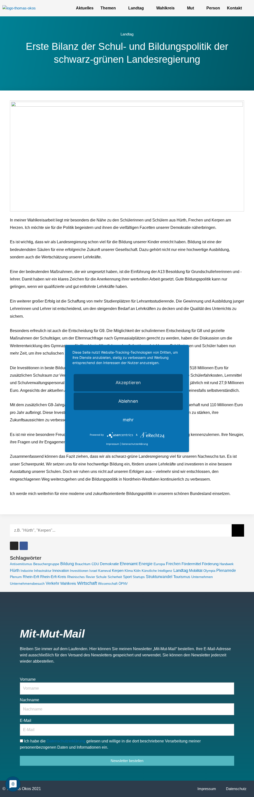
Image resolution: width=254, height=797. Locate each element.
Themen (108, 8)
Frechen (173, 564)
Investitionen (79, 571)
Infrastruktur (42, 571)
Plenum (16, 577)
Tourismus (181, 577)
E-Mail (25, 720)
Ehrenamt (129, 563)
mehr (128, 419)
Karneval (104, 571)
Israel (93, 571)
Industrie (27, 571)
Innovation (60, 570)
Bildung (67, 564)
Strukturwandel (159, 577)
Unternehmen (202, 577)
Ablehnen (128, 401)
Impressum (206, 789)
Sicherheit (115, 577)
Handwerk (227, 564)
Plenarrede (226, 570)
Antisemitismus (21, 564)
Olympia (209, 571)
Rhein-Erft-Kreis (53, 577)
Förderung (210, 564)
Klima (129, 571)
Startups (139, 577)
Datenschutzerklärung (66, 741)
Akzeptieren (128, 382)
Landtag (136, 8)
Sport (127, 577)
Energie (146, 564)
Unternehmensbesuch (27, 583)
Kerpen (118, 571)
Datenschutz (236, 789)
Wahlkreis (165, 8)
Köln (137, 571)
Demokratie (109, 564)
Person (213, 8)
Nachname (29, 700)
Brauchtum (83, 564)
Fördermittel (191, 564)
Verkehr (52, 583)
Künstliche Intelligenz (157, 571)
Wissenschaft (108, 583)
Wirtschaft (87, 583)
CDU (95, 564)
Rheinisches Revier (81, 577)
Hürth (15, 570)
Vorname (28, 679)
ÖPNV (123, 583)
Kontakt (234, 8)
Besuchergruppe (46, 564)
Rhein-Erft (31, 577)
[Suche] (238, 530)
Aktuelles (85, 8)
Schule (101, 577)
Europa (159, 564)
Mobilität (195, 571)
